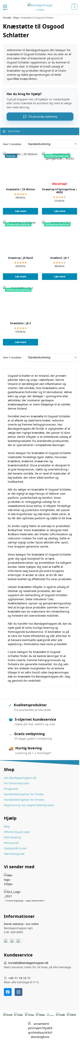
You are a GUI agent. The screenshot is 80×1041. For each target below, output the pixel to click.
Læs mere (20, 211)
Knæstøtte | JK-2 (20, 323)
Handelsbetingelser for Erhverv (24, 799)
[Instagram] (18, 992)
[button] (74, 7)
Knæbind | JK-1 (59, 258)
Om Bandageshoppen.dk (20, 778)
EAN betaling (12, 837)
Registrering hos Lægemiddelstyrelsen (29, 805)
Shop (16, 17)
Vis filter (14, 131)
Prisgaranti (11, 789)
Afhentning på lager (17, 832)
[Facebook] (8, 992)
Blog (7, 826)
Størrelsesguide (14, 854)
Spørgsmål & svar (15, 848)
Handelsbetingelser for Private (24, 794)
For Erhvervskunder (16, 783)
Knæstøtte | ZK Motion (20, 189)
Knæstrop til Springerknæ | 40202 (59, 191)
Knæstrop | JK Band (20, 258)
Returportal (11, 843)
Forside (7, 17)
